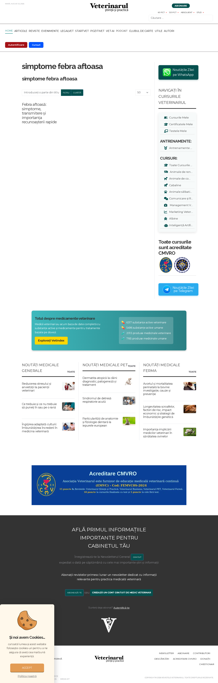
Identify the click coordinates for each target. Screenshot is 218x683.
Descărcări (161, 659)
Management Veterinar (181, 205)
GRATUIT (137, 557)
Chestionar (206, 664)
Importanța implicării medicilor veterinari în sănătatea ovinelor (157, 433)
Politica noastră (27, 676)
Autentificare (16, 44)
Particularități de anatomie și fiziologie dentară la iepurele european (100, 422)
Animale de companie (181, 178)
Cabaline (174, 185)
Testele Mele (177, 131)
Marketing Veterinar (181, 211)
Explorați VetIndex (51, 340)
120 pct (173, 12)
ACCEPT (27, 667)
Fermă (58, 659)
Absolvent (186, 12)
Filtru (66, 92)
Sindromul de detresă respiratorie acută (97, 400)
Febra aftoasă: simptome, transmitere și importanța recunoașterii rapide (39, 113)
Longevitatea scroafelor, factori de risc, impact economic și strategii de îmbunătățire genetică (159, 412)
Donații (205, 659)
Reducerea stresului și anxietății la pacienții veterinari (36, 387)
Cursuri (36, 44)
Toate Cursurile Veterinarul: (181, 165)
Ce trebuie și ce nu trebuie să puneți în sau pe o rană (39, 405)
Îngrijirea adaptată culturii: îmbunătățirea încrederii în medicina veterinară (39, 428)
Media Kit (64, 679)
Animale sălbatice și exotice (181, 191)
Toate (71, 372)
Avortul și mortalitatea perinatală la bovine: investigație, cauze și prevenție (158, 389)
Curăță (77, 92)
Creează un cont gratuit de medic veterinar (121, 592)
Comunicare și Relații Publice (181, 198)
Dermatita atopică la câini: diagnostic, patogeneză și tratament (100, 381)
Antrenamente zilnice (181, 148)
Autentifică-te (121, 608)
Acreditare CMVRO (185, 659)
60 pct (161, 12)
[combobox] (181, 18)
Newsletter (166, 653)
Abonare (181, 5)
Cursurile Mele (178, 117)
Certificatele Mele (180, 124)
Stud (199, 12)
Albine (173, 218)
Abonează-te (74, 592)
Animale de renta (180, 171)
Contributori (201, 653)
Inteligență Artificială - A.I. (181, 225)
